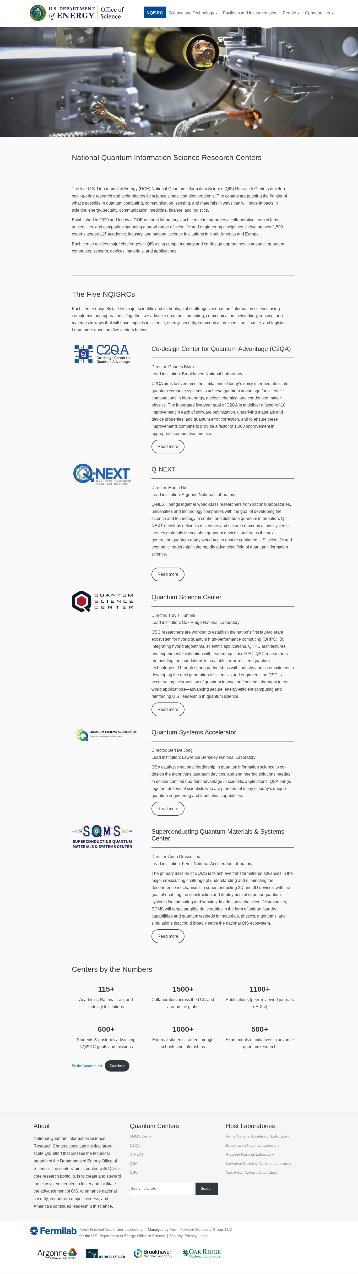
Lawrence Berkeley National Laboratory (258, 1164)
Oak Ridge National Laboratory (251, 1172)
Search (207, 1188)
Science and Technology (191, 13)
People (290, 13)
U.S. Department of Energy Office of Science (128, 1236)
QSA (133, 1164)
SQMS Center (141, 1136)
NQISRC (155, 13)
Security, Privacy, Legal (188, 1236)
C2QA (135, 1145)
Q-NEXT (137, 1154)
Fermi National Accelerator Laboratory (257, 1136)
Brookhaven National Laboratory (253, 1145)
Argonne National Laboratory (250, 1154)
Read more (168, 446)
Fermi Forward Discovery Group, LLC (201, 1229)
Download (117, 1066)
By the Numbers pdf (87, 1066)
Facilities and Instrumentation (250, 13)
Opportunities (318, 13)
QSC (134, 1172)
